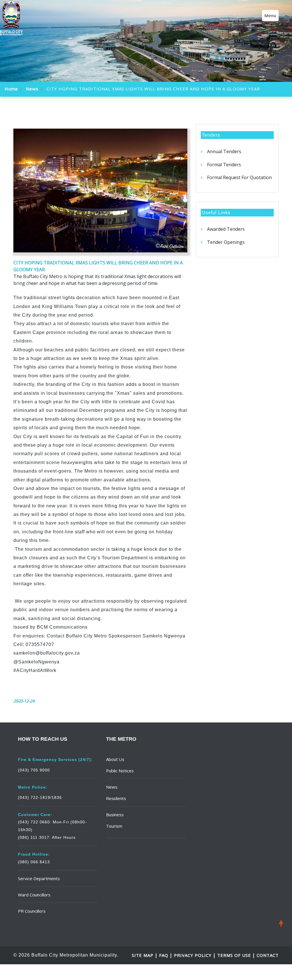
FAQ (164, 955)
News (32, 89)
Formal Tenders (224, 164)
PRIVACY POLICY (193, 955)
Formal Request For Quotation (239, 177)
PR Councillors (32, 911)
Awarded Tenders (226, 229)
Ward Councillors (34, 895)
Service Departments (39, 878)
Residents (116, 798)
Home (11, 89)
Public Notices (120, 770)
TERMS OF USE (234, 955)
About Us (115, 759)
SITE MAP (143, 955)
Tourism (114, 826)
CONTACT (268, 955)
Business (115, 814)
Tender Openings (226, 242)
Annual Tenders (224, 151)
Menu (270, 15)
